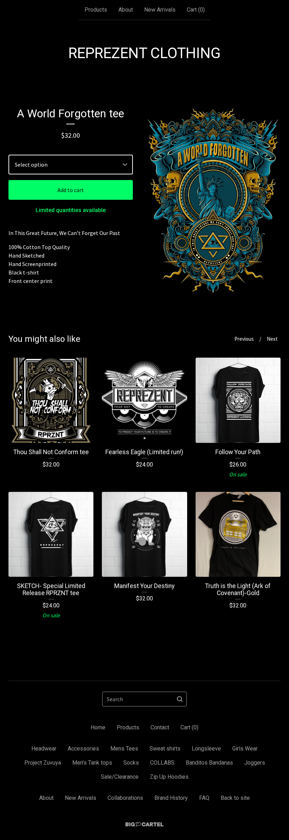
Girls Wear (245, 748)
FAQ (204, 798)
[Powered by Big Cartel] (144, 824)
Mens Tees (124, 748)
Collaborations (125, 798)
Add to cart (70, 189)
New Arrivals (160, 9)
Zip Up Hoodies (169, 776)
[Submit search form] (180, 699)
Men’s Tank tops (92, 762)
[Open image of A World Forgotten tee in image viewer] (213, 201)
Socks (131, 762)
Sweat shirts (164, 748)
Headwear (43, 748)
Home (98, 727)
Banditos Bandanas (209, 762)
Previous (244, 338)
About (125, 9)
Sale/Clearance (120, 776)
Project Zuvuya (42, 762)
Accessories (83, 748)
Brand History (171, 798)
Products (96, 9)
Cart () (196, 9)
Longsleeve (206, 748)
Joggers (254, 762)
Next (272, 338)
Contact (159, 727)
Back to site (235, 798)
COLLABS (162, 762)
